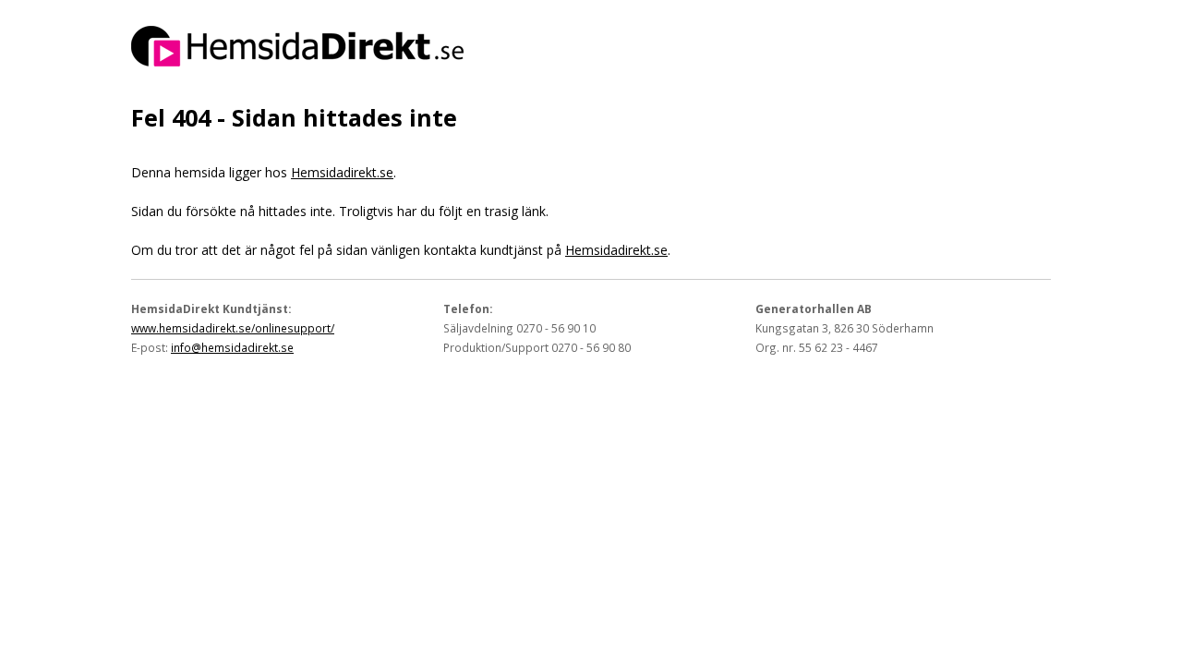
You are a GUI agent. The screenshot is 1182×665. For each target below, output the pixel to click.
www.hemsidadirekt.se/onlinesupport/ (232, 327)
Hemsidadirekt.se (342, 172)
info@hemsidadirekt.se (232, 347)
